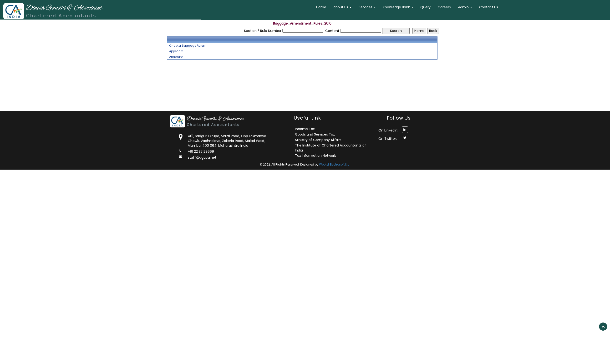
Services (366, 7)
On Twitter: (387, 138)
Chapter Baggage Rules (187, 46)
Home (321, 7)
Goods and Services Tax (315, 134)
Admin (464, 7)
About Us (341, 7)
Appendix (176, 51)
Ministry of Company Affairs (318, 139)
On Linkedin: (388, 130)
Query (425, 7)
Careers (444, 7)
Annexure (176, 57)
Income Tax (305, 128)
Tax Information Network (315, 155)
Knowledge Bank (397, 7)
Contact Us (488, 7)
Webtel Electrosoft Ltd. (334, 164)
